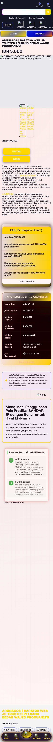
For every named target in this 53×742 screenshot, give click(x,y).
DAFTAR (39, 33)
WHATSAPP (36, 738)
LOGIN (13, 33)
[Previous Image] (2, 82)
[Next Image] (51, 82)
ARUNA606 (7, 194)
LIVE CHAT (46, 738)
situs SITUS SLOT (28, 175)
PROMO (6, 738)
